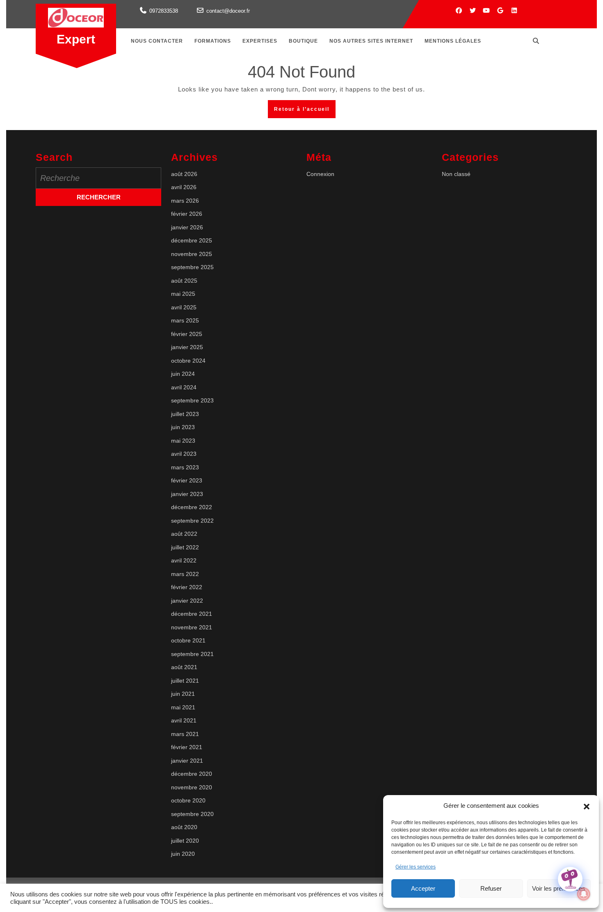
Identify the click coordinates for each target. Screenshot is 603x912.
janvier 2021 (187, 760)
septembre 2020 (192, 814)
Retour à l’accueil (305, 111)
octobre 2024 (188, 360)
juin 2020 (183, 853)
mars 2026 (185, 200)
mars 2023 (185, 467)
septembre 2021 (192, 654)
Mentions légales (453, 41)
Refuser (491, 888)
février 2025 (186, 334)
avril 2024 (183, 387)
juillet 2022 (185, 547)
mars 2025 (185, 320)
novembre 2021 (191, 627)
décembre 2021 (191, 613)
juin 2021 (183, 693)
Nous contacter (157, 41)
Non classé (456, 174)
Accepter (423, 888)
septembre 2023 (192, 400)
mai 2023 (183, 440)
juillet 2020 (185, 840)
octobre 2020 (188, 800)
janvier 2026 (187, 227)
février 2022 (186, 587)
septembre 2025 (192, 267)
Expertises (259, 41)
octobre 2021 (188, 640)
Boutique (303, 41)
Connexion (320, 174)
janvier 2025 (187, 347)
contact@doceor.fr (228, 11)
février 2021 (186, 747)
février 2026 (186, 213)
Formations (212, 41)
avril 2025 (183, 307)
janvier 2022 (187, 600)
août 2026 (184, 174)
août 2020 (184, 827)
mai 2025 (183, 293)
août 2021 (184, 667)
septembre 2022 (192, 520)
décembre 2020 (191, 773)
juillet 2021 (185, 680)
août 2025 (184, 280)
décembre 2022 (191, 507)
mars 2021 (185, 734)
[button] (586, 806)
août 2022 (184, 533)
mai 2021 (183, 707)
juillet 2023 (185, 414)
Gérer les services (415, 867)
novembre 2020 (191, 787)
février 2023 (186, 480)
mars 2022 (185, 574)
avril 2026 (183, 187)
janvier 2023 (187, 494)
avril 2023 (183, 453)
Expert (76, 39)
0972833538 (163, 11)
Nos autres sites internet (371, 41)
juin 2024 (183, 373)
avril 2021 (183, 720)
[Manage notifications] (583, 894)
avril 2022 (183, 560)
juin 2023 (183, 427)
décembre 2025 (191, 240)
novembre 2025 (191, 254)
